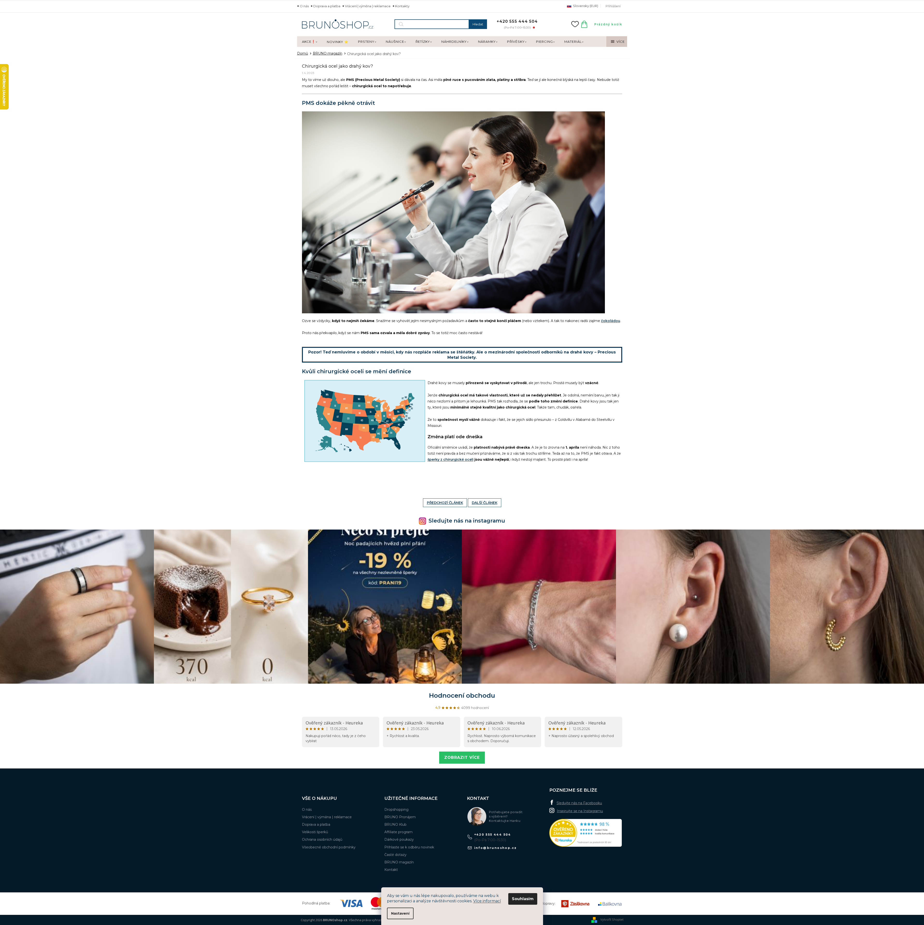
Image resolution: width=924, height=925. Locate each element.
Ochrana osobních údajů (322, 839)
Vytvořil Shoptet (611, 920)
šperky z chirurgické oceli (450, 459)
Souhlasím (523, 898)
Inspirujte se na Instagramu (580, 811)
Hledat (478, 24)
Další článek (484, 503)
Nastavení (400, 913)
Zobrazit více (462, 757)
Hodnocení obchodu (462, 695)
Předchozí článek (445, 503)
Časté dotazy (395, 855)
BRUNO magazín (399, 862)
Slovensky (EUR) (585, 6)
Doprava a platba (326, 6)
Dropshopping (396, 809)
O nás (304, 6)
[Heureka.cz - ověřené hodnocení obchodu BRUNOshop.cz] (585, 833)
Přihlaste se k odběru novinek (409, 847)
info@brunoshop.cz (495, 848)
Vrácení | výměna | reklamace (368, 6)
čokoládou (610, 321)
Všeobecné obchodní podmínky (329, 847)
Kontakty (402, 6)
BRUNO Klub (395, 824)
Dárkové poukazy (399, 839)
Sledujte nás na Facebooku (579, 803)
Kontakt (391, 870)
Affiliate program (398, 832)
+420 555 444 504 (492, 834)
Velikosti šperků (315, 832)
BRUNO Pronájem (400, 817)
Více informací (487, 901)
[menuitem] (309, 41)
